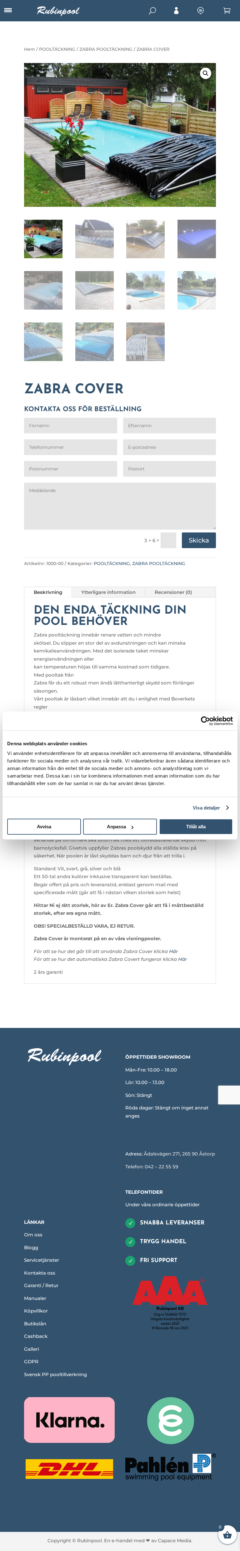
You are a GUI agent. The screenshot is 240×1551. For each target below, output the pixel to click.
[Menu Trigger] (8, 10)
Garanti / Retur (41, 1285)
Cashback (36, 1336)
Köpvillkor (36, 1311)
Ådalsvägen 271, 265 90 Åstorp (179, 1154)
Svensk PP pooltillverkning (55, 1374)
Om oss (33, 1235)
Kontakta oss (39, 1273)
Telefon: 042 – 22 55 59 (151, 1167)
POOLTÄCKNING (57, 49)
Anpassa (116, 826)
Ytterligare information (108, 592)
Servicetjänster (41, 1260)
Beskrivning (48, 592)
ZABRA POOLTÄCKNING (105, 49)
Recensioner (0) (173, 592)
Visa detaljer (206, 807)
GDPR (31, 1362)
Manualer (35, 1298)
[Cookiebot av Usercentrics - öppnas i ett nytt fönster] (205, 721)
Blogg (31, 1247)
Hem (29, 49)
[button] (205, 73)
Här (173, 951)
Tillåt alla (196, 826)
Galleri (31, 1349)
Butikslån (35, 1324)
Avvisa (44, 826)
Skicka (199, 540)
